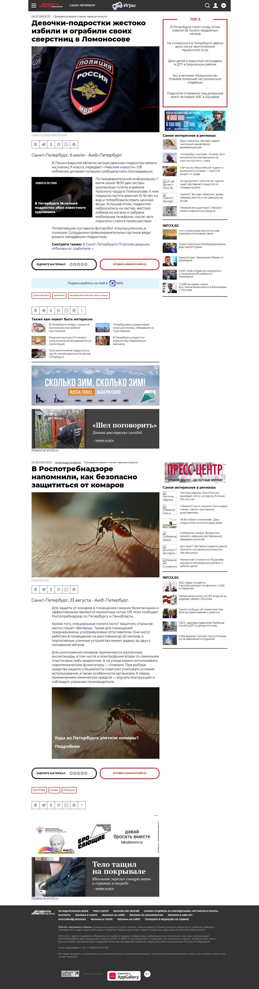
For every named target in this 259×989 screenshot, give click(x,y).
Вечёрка (84, 628)
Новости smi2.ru (45, 450)
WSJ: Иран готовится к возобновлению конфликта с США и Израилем (202, 585)
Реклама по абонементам (146, 915)
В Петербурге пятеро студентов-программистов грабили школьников (69, 328)
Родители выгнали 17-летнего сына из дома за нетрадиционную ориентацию (70, 340)
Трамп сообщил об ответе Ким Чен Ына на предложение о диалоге (201, 611)
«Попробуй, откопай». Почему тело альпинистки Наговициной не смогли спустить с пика (202, 157)
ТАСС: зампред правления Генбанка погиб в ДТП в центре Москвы (201, 624)
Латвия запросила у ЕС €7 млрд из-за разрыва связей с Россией (202, 597)
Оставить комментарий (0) (129, 264)
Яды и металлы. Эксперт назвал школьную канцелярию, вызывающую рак (200, 144)
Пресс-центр (101, 911)
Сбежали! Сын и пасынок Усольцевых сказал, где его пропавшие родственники (203, 509)
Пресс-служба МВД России (49, 134)
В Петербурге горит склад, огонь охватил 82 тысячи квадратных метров (195, 30)
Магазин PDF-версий (126, 911)
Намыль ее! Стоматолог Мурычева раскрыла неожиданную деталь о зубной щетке (202, 563)
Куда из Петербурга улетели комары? (97, 737)
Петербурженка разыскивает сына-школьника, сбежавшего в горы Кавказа (133, 328)
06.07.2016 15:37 (41, 16)
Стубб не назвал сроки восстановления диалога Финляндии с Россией (202, 287)
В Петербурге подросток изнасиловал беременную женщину (129, 340)
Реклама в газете (86, 915)
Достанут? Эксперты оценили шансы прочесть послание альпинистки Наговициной (203, 549)
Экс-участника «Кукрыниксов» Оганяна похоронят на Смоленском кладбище (195, 79)
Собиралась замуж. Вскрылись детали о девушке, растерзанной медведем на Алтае (201, 536)
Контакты (64, 915)
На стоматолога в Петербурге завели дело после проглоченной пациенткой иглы (195, 47)
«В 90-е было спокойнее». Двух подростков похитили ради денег (201, 521)
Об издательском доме (73, 911)
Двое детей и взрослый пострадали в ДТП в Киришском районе (195, 62)
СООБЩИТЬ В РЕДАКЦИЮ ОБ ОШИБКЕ (167, 919)
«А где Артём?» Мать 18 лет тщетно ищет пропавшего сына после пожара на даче (202, 184)
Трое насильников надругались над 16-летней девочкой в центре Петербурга (70, 353)
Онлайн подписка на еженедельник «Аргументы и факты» (181, 911)
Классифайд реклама (72, 919)
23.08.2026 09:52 (42, 462)
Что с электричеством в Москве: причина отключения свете (199, 232)
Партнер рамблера (93, 974)
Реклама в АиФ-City (180, 915)
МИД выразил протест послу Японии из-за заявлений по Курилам (202, 638)
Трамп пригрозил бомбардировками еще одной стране (202, 245)
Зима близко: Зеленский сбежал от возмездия (201, 259)
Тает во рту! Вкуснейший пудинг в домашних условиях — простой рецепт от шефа (201, 171)
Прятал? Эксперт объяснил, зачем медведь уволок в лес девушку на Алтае (201, 197)
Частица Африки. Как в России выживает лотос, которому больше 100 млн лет (202, 496)
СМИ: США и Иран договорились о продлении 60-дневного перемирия (200, 274)
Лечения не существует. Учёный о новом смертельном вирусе (201, 209)
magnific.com (40, 579)
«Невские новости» (119, 167)
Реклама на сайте (113, 915)
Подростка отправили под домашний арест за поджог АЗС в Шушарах (195, 95)
